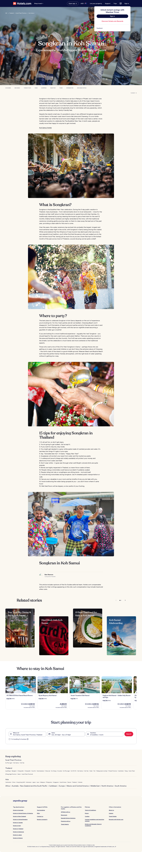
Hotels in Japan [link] (17, 835)
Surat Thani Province (21, 13)
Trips (115, 3)
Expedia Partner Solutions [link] (68, 818)
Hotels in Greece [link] (18, 838)
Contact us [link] (40, 816)
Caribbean (53, 786)
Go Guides (8, 88)
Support (107, 3)
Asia (7, 779)
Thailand (11, 13)
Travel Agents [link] (65, 824)
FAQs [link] (38, 813)
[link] (112, 28)
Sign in (127, 3)
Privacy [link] (87, 813)
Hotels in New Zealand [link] (19, 816)
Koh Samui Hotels (81, 88)
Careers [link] (111, 813)
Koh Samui (31, 13)
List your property (96, 3)
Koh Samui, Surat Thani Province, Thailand (27, 735)
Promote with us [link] (65, 821)
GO (6, 13)
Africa (7, 786)
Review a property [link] (42, 819)
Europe (62, 786)
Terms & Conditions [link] (90, 810)
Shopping (43, 88)
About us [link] (111, 810)
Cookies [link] (87, 816)
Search (128, 734)
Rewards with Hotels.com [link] (116, 819)
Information (69, 88)
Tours (60, 88)
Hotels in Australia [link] (18, 810)
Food (36, 88)
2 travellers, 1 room (96, 735)
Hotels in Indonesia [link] (18, 832)
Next (124, 600)
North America (107, 786)
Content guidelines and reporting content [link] (94, 820)
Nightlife (52, 88)
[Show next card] (136, 692)
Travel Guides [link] (113, 816)
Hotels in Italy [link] (17, 825)
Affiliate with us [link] (65, 812)
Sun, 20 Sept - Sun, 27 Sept (61, 735)
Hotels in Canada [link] (18, 822)
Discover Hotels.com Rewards (112, 21)
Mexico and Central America (78, 786)
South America (120, 786)
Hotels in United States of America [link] (23, 813)
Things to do (27, 88)
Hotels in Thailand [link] (18, 828)
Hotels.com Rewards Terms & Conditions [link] (93, 824)
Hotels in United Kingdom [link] (20, 819)
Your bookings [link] (41, 810)
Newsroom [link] (64, 815)
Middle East (95, 786)
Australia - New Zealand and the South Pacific (29, 786)
